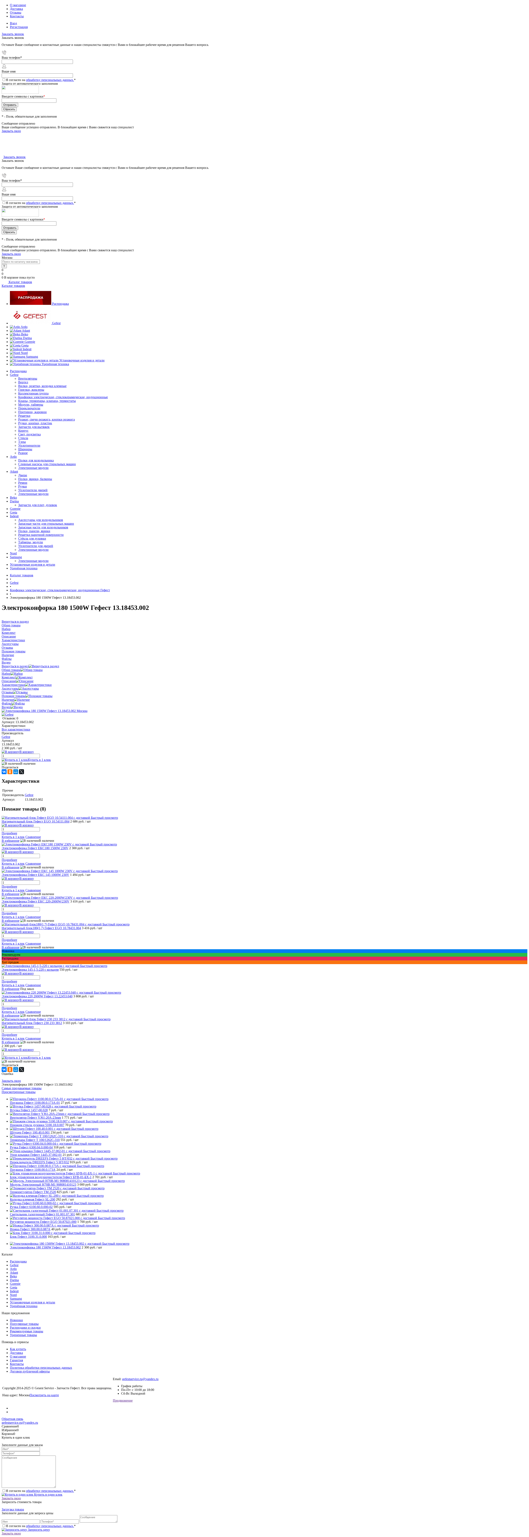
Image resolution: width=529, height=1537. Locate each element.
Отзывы (15, 12)
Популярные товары (24, 1324)
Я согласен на (41, 80)
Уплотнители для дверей (35, 546)
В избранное (10, 840)
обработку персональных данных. (50, 80)
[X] (21, 771)
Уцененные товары (23, 1335)
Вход (13, 23)
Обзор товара (11, 670)
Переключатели (29, 408)
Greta (25, 345)
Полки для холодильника (36, 460)
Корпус (23, 430)
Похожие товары (13, 696)
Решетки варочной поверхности (41, 535)
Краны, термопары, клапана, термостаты (47, 401)
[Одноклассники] (9, 771)
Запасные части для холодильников (43, 527)
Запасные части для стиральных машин (46, 523)
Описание (9, 681)
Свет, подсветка (29, 434)
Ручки (22, 486)
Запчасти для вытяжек (34, 427)
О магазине (18, 5)
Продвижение (123, 1400)
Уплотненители (29, 445)
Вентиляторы (27, 378)
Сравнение (33, 837)
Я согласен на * (41, 1491)
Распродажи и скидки (25, 1327)
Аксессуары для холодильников (40, 520)
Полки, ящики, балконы (35, 479)
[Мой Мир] (15, 771)
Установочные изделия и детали (82, 360)
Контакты (17, 16)
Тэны (22, 442)
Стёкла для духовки (32, 538)
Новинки (16, 1320)
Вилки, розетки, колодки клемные (42, 386)
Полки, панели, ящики (34, 531)
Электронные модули (33, 468)
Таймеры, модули (30, 542)
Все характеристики (16, 729)
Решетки (24, 415)
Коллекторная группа (33, 393)
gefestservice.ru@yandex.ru (140, 1379)
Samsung (32, 356)
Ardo (24, 327)
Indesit (27, 349)
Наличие (8, 699)
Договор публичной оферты (30, 1371)
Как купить (18, 1349)
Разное (23, 453)
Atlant (26, 330)
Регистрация (19, 27)
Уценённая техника (55, 364)
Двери (22, 475)
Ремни (22, 482)
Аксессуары (10, 688)
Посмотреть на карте (44, 1395)
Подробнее (9, 833)
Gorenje (30, 341)
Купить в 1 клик (39, 760)
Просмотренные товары (19, 1092)
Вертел (23, 382)
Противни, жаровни (32, 412)
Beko (24, 334)
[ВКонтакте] (4, 771)
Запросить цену (38, 1529)
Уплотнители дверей (33, 490)
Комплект (8, 677)
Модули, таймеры (30, 404)
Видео (6, 707)
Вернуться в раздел (15, 666)
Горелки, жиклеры (31, 389)
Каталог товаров (20, 282)
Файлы (7, 703)
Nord (24, 353)
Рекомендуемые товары (26, 1331)
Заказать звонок (13, 34)
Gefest (56, 323)
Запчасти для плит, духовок (37, 505)
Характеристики (13, 685)
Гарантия (16, 1360)
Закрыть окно (11, 131)
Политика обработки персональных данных (41, 1367)
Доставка (16, 9)
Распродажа (60, 303)
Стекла (23, 438)
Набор (6, 673)
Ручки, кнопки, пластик (35, 423)
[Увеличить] (44, 711)
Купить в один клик (47, 1494)
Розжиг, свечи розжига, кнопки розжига (46, 419)
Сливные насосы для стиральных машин (47, 464)
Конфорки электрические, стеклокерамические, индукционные (63, 397)
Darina (27, 338)
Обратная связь (12, 1419)
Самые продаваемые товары (22, 1088)
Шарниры (25, 449)
